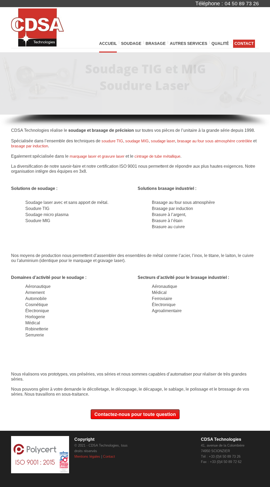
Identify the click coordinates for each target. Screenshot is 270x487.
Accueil (108, 43)
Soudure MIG (37, 220)
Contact (244, 43)
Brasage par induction (172, 208)
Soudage (131, 43)
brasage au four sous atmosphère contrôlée (214, 141)
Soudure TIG (37, 208)
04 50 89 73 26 (242, 3)
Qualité (220, 43)
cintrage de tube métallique (157, 156)
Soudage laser (39, 202)
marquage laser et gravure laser (97, 156)
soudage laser (163, 141)
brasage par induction (29, 146)
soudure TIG (112, 141)
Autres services (188, 43)
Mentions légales (87, 456)
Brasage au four (167, 202)
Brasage (156, 43)
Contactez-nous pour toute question (135, 414)
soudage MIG (137, 141)
